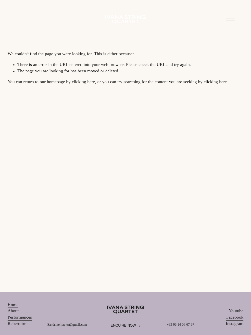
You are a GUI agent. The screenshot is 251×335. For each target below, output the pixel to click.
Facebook (234, 317)
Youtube (236, 310)
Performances (20, 317)
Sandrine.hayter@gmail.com (67, 324)
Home (13, 304)
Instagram (234, 323)
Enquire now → (125, 325)
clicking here (83, 81)
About (13, 310)
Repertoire (17, 323)
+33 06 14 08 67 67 (180, 324)
